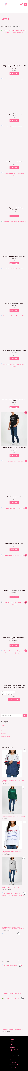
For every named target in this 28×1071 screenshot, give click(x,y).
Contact (12, 1047)
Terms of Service (14, 1059)
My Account (14, 1050)
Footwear (4, 739)
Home (12, 1039)
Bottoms (3, 728)
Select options (14, 699)
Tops (2, 725)
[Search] (25, 715)
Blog (11, 1044)
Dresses (3, 733)
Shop (11, 1042)
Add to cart (14, 73)
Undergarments (5, 736)
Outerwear (4, 730)
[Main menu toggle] (25, 4)
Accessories (4, 741)
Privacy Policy (14, 1058)
